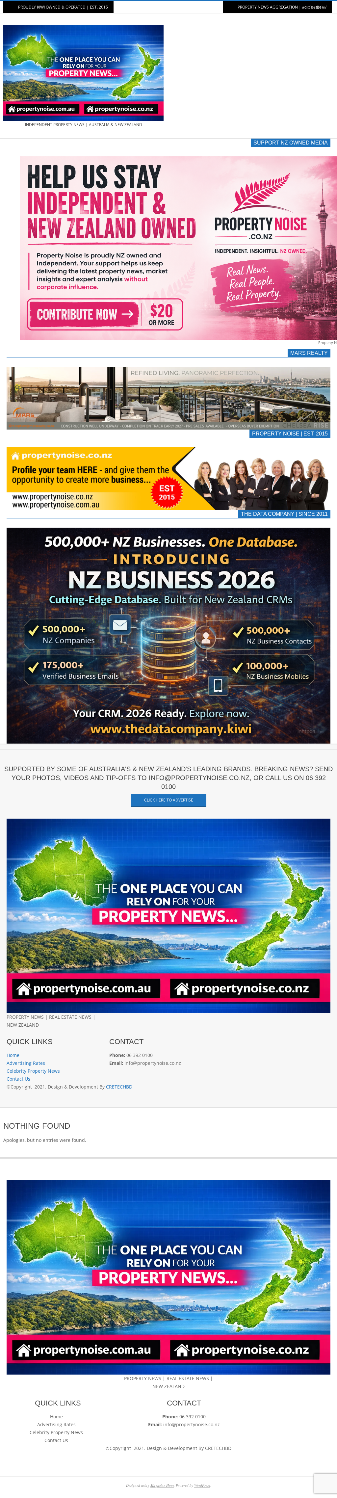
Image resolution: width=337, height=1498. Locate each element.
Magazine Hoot (162, 1485)
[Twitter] (15, 1033)
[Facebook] (10, 1033)
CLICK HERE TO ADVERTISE (168, 800)
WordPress (202, 1485)
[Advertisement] (251, 76)
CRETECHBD (119, 1087)
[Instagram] (20, 1033)
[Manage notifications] (17, 1481)
